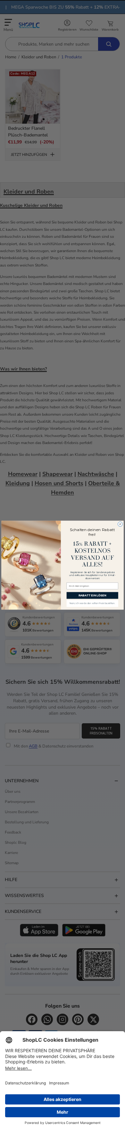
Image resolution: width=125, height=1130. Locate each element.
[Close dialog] (120, 523)
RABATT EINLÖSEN (92, 595)
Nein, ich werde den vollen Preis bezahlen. (92, 603)
